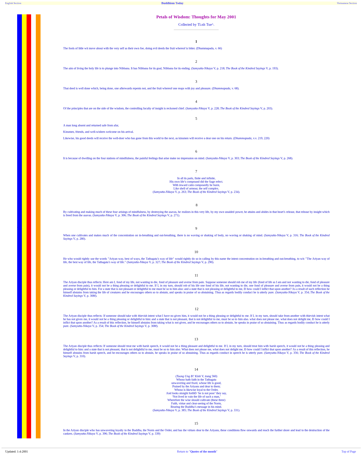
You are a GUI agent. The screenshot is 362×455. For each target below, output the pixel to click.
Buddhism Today (172, 3)
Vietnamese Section (347, 3)
